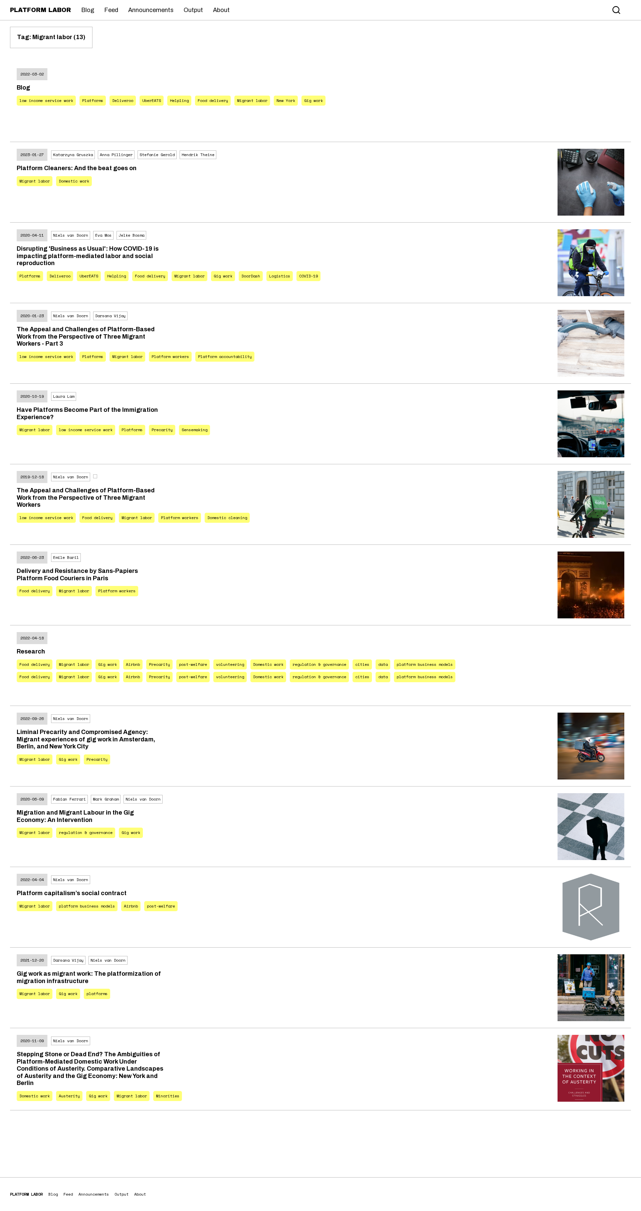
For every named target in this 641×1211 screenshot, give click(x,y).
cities (362, 664)
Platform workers (170, 356)
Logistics (279, 276)
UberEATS (151, 100)
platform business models (425, 664)
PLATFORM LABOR (40, 10)
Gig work (313, 100)
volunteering (230, 664)
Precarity (162, 430)
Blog (87, 10)
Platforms (92, 100)
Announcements (151, 10)
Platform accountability (225, 356)
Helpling (179, 100)
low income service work (46, 100)
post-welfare (193, 664)
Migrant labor (252, 100)
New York (285, 100)
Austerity (69, 1096)
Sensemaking (194, 430)
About (221, 10)
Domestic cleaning (227, 517)
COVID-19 (308, 276)
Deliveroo (122, 100)
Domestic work (74, 181)
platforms (97, 993)
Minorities (167, 1096)
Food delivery (213, 100)
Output (193, 10)
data (383, 664)
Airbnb (133, 664)
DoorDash (250, 276)
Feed (111, 10)
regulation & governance (319, 664)
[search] (616, 10)
